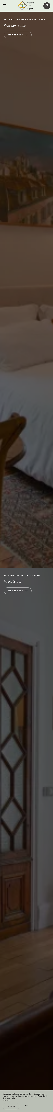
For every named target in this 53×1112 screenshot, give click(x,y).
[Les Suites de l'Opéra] (26, 6)
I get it (11, 1106)
